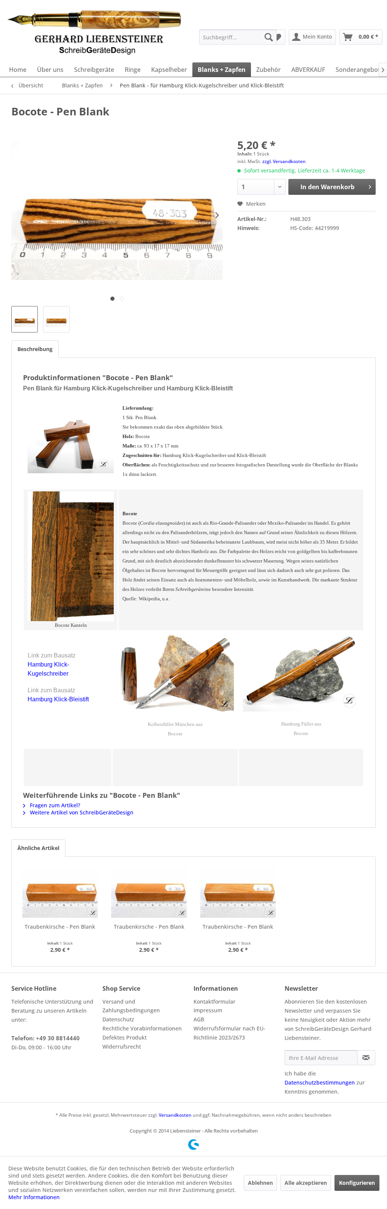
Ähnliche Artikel (38, 848)
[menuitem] (238, 37)
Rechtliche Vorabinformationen (142, 1028)
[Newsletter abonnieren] (366, 1057)
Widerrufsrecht (121, 1046)
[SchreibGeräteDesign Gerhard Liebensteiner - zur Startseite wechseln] (95, 32)
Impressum (208, 1010)
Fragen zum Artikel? (54, 805)
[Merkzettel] (277, 37)
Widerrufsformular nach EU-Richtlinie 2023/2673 (229, 1033)
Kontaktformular (214, 1001)
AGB (199, 1019)
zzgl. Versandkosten (284, 161)
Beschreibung (35, 349)
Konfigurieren (357, 1182)
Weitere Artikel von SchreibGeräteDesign (80, 812)
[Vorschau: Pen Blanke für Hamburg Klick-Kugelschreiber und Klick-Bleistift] (24, 319)
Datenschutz (118, 1019)
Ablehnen (260, 1182)
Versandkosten (175, 1115)
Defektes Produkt (124, 1037)
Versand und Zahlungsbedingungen (131, 1006)
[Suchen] (269, 37)
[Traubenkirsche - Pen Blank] (60, 892)
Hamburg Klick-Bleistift (58, 699)
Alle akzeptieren (306, 1182)
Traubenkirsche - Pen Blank (60, 926)
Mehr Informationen (34, 1197)
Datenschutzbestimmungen (320, 1082)
